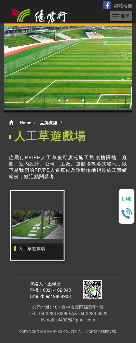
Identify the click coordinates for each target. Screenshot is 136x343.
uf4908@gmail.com (75, 319)
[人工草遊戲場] (37, 225)
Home (25, 122)
